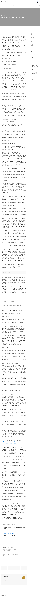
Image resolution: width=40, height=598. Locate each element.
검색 (35, 2)
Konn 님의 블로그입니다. (6, 578)
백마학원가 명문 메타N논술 (9, 526)
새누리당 (32, 66)
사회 (31, 70)
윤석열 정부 (36, 66)
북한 (33, 68)
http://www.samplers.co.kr (7, 532)
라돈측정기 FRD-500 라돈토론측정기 (10, 535)
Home (2, 5)
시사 (34, 66)
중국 (31, 72)
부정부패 (35, 68)
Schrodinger (5, 2)
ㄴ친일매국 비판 (33, 38)
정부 (33, 62)
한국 (31, 62)
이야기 (6, 547)
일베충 (35, 70)
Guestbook (28, 5)
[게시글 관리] (7, 542)
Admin (34, 5)
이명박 (36, 65)
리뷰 (33, 65)
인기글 (35, 54)
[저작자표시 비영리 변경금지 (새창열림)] (14, 541)
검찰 (31, 68)
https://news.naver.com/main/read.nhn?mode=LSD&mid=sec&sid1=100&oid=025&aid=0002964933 (14, 443)
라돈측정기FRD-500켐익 (8, 533)
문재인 (32, 69)
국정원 (35, 62)
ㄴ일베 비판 (32, 37)
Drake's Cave (33, 45)
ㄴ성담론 (32, 40)
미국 (33, 69)
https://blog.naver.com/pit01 (8, 524)
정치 (33, 72)
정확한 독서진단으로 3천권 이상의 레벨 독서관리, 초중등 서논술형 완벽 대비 (14, 528)
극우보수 (37, 72)
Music (32, 44)
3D (31, 33)
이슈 (34, 72)
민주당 (36, 73)
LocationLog (20, 5)
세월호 (34, 73)
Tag (7, 5)
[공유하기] (6, 542)
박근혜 (32, 73)
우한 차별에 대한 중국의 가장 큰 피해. (9, 549)
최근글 (32, 54)
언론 (37, 70)
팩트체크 (36, 69)
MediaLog (13, 5)
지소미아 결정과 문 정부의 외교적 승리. (9, 556)
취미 (4, 547)
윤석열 (32, 65)
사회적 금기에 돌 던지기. (7, 550)
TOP (38, 594)
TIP (31, 34)
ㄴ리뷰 (32, 41)
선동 (33, 70)
